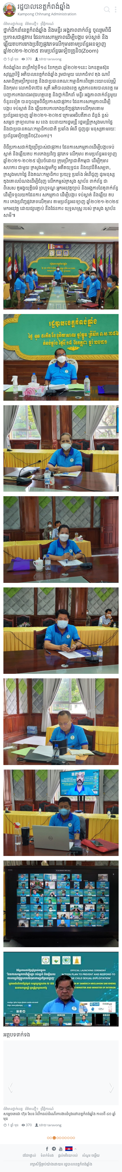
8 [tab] (68, 1138)
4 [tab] (57, 1138)
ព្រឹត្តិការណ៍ (47, 23)
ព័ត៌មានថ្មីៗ (31, 23)
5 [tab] (60, 1138)
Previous (10, 1087)
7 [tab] (65, 1138)
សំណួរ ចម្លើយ (91, 1155)
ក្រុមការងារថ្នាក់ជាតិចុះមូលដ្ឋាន (22, 1108)
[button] (115, 9)
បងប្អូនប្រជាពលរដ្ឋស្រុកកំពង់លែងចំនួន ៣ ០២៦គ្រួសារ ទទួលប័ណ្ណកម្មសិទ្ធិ (52, 1118)
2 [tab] (51, 1138)
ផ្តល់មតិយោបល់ (68, 1155)
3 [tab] (53, 1138)
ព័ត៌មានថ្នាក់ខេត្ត (13, 23)
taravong (54, 59)
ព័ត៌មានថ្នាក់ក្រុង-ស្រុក (56, 1108)
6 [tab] (63, 1138)
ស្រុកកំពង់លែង (12, 1113)
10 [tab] (74, 1138)
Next (112, 1087)
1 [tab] (48, 1138)
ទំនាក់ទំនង (47, 1155)
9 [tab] (71, 1138)
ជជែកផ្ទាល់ (29, 1155)
